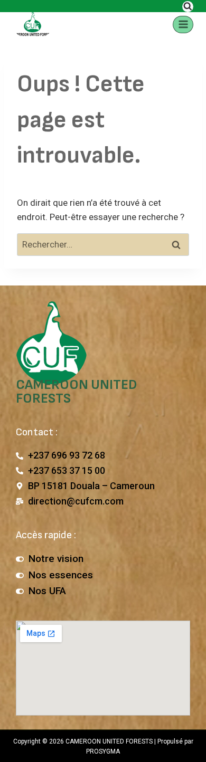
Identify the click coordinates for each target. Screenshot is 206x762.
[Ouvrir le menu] (183, 24)
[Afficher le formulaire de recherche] (187, 6)
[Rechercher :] (103, 244)
